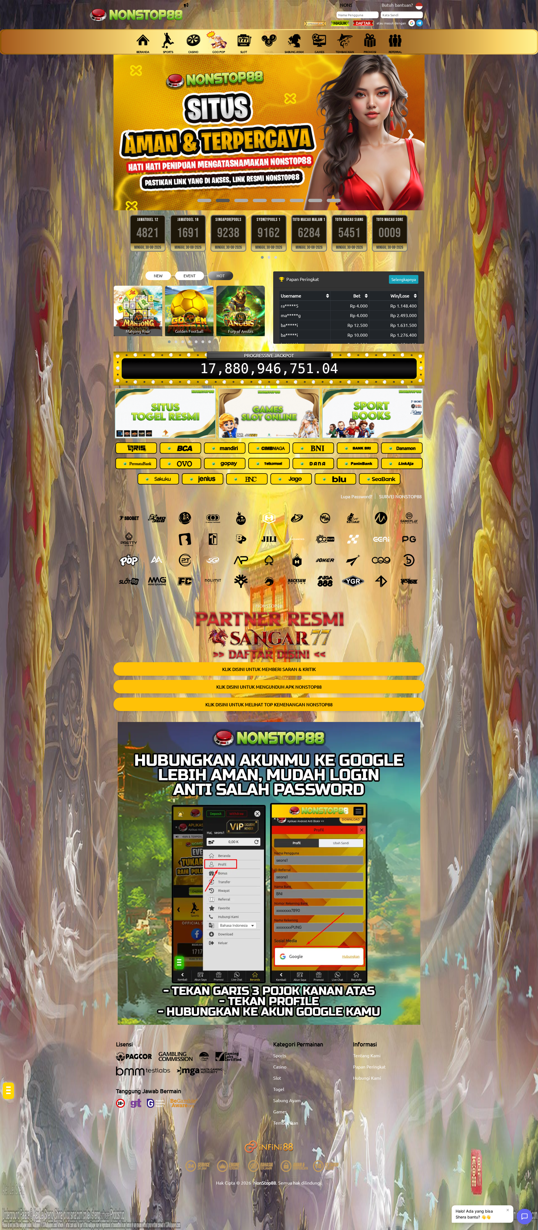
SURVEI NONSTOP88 (400, 496)
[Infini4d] (381, 581)
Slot (277, 1078)
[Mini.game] (157, 539)
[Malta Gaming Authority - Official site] (202, 1074)
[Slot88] (129, 581)
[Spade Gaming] (269, 560)
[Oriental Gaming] (325, 539)
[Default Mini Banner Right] (373, 413)
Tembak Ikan (285, 1122)
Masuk (340, 23)
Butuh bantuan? (397, 5)
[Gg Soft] (269, 518)
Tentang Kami (367, 1055)
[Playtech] (297, 518)
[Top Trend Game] (213, 539)
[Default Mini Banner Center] (269, 413)
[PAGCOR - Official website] (136, 1059)
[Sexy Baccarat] (353, 518)
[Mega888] (325, 581)
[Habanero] (297, 560)
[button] (204, 200)
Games (280, 1111)
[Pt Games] (185, 560)
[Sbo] (129, 518)
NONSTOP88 (269, 605)
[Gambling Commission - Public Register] (178, 1059)
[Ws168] (409, 581)
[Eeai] (381, 539)
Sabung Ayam (287, 1100)
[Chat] (524, 1216)
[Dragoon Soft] (269, 581)
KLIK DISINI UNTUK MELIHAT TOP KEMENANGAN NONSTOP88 (269, 704)
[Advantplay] (241, 560)
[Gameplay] (409, 518)
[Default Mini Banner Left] (165, 413)
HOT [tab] (221, 275)
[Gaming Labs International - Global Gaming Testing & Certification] (231, 1059)
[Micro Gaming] (381, 518)
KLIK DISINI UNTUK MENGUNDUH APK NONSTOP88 (269, 686)
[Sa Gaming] (297, 539)
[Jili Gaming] (269, 539)
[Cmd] (157, 518)
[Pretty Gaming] (129, 539)
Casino (279, 1066)
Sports (279, 1055)
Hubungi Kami (367, 1078)
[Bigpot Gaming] (241, 539)
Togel (278, 1089)
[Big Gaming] (185, 539)
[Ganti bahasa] (419, 5)
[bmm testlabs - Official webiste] (146, 1074)
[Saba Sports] (185, 518)
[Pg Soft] (409, 539)
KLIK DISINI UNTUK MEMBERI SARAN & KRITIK (269, 669)
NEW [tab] (158, 275)
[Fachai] (185, 581)
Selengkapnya (403, 279)
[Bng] (409, 560)
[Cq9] (381, 560)
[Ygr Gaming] (353, 581)
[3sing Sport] (213, 518)
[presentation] (127, 132)
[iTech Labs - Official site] (206, 1059)
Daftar (363, 23)
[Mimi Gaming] (157, 581)
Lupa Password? (356, 496)
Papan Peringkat (369, 1066)
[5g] (213, 560)
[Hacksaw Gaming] (297, 581)
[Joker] (325, 560)
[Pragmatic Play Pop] (129, 560)
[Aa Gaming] (157, 560)
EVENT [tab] (190, 275)
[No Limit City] (213, 581)
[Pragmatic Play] (241, 518)
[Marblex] (353, 539)
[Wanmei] (325, 518)
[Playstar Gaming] (353, 560)
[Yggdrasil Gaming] (241, 581)
